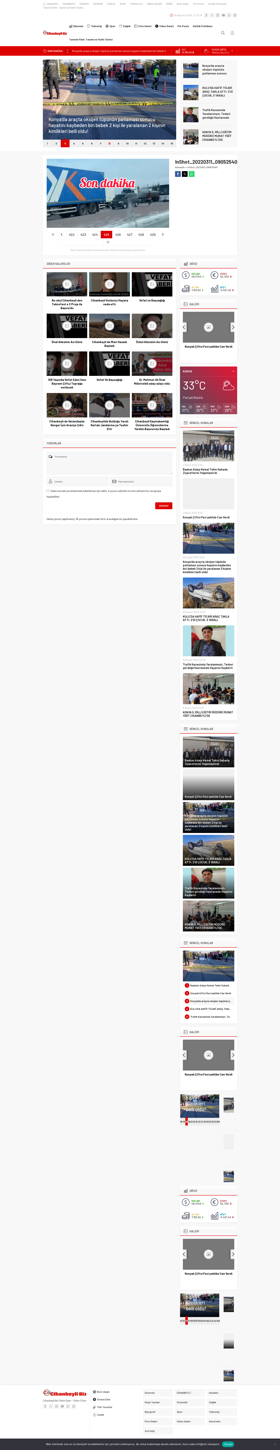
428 (141, 234)
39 (202, 1320)
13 (154, 143)
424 (95, 234)
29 (215, 1121)
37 (197, 1320)
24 (203, 1121)
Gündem (53, 113)
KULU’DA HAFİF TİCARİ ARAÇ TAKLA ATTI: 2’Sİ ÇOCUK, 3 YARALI (217, 91)
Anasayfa (179, 167)
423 (83, 234)
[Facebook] (206, 15)
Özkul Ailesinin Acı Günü (152, 342)
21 (194, 1121)
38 (200, 1320)
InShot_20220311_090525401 (203, 167)
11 (136, 143)
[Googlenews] (235, 15)
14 (163, 143)
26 (208, 1121)
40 (205, 1320)
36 (194, 1320)
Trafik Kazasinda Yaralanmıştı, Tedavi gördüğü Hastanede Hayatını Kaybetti (216, 115)
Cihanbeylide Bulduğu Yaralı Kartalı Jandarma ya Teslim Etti (109, 425)
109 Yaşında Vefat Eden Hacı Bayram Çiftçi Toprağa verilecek (67, 383)
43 (213, 1320)
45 (218, 1320)
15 (172, 143)
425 (106, 234)
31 (181, 1320)
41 (207, 1320)
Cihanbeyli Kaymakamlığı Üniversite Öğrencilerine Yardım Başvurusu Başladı (152, 425)
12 (145, 143)
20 (192, 1121)
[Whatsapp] (229, 15)
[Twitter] (212, 15)
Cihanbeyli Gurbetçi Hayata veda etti (109, 302)
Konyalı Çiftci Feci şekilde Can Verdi (206, 517)
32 (184, 1320)
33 (186, 1320)
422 (71, 234)
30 (218, 1121)
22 (197, 1121)
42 (210, 1320)
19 (189, 1121)
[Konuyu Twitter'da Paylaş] (185, 174)
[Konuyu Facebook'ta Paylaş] (178, 174)
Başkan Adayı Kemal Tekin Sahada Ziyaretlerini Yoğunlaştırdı (205, 471)
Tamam (228, 1444)
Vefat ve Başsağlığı (152, 300)
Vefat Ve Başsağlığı (109, 379)
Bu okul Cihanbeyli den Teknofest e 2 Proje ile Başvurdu (67, 304)
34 (189, 1320)
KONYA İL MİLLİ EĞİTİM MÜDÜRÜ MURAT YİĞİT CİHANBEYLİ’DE (217, 135)
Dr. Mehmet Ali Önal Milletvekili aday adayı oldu (152, 381)
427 (129, 234)
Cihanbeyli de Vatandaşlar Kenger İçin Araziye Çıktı (67, 423)
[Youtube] (223, 15)
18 (186, 1121)
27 (210, 1121)
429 (153, 234)
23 (200, 1121)
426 (118, 234)
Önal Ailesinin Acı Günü (67, 342)
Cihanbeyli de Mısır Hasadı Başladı (109, 343)
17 (184, 1121)
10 (127, 143)
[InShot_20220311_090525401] (108, 226)
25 (205, 1121)
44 (216, 1320)
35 (192, 1320)
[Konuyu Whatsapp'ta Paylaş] (191, 174)
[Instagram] (217, 15)
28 (213, 1121)
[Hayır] (275, 1444)
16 (181, 1121)
